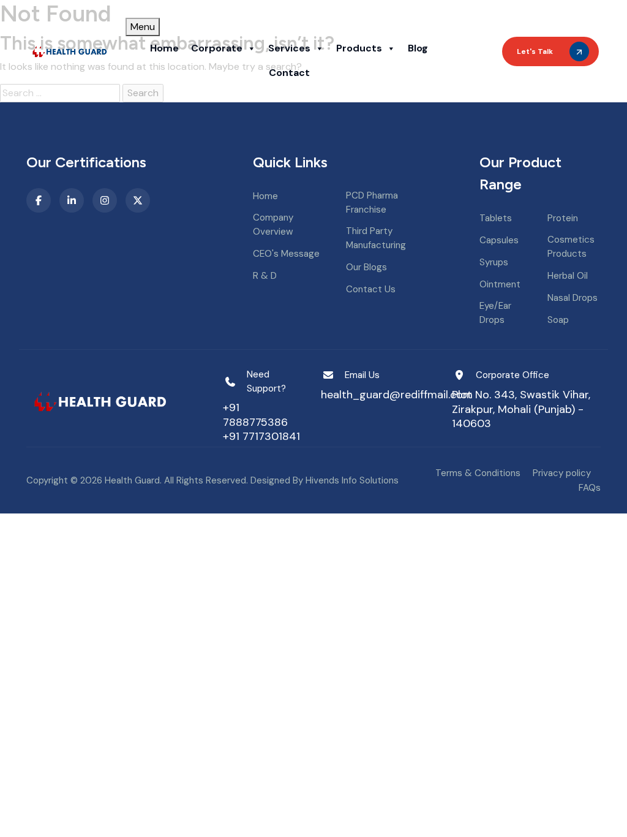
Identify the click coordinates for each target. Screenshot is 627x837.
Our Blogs (366, 267)
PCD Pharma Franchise (372, 202)
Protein (562, 218)
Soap (558, 320)
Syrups (493, 262)
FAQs (590, 488)
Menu (142, 26)
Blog (418, 48)
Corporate (216, 48)
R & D (265, 276)
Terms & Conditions (477, 473)
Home (164, 48)
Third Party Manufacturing (376, 238)
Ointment (499, 284)
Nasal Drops (572, 298)
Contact (289, 72)
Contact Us (371, 289)
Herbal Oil (567, 276)
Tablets (495, 218)
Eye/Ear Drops (495, 313)
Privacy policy (562, 473)
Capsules (499, 240)
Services (289, 48)
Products (359, 48)
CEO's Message (286, 254)
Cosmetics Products (571, 246)
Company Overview (273, 224)
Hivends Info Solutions (352, 480)
